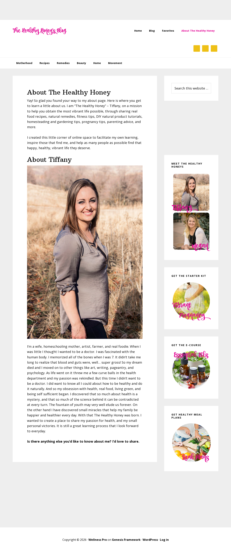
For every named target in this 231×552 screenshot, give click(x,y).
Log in (164, 540)
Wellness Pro (97, 540)
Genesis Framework (126, 540)
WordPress (150, 540)
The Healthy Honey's (40, 31)
